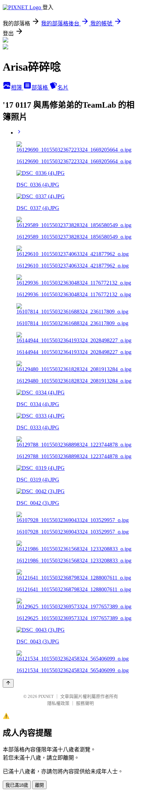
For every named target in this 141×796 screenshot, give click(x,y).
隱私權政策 (58, 703)
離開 (39, 785)
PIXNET (46, 696)
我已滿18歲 (16, 785)
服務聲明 (85, 703)
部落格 (40, 88)
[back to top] (8, 683)
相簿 (17, 88)
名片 (62, 88)
